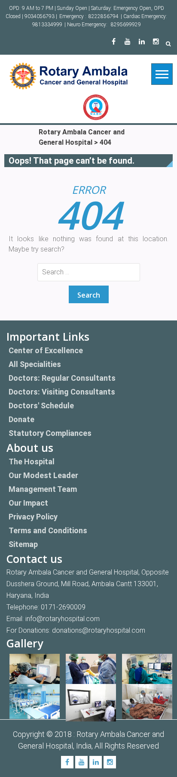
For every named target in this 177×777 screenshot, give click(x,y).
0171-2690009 (63, 607)
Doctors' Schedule (41, 405)
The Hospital (32, 461)
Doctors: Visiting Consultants (62, 391)
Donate (21, 419)
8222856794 (103, 16)
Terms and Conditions (48, 530)
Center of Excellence (46, 350)
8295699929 (126, 25)
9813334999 (47, 25)
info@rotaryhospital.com (62, 619)
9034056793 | (40, 16)
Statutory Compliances (50, 433)
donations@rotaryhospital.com (98, 630)
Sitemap (23, 544)
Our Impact (28, 502)
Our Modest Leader (43, 475)
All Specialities (35, 364)
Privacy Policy (33, 516)
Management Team (43, 489)
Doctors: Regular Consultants (62, 377)
